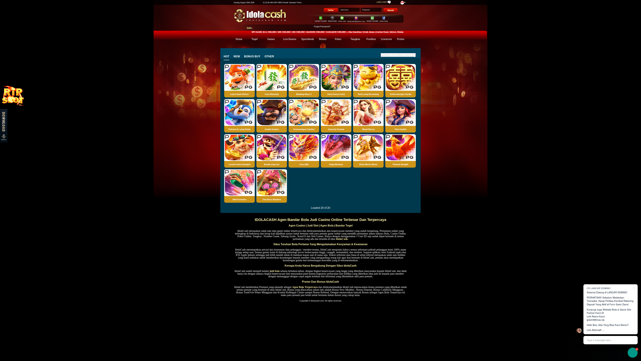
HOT (226, 56)
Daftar (331, 10)
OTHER (269, 56)
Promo (400, 38)
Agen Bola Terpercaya (305, 287)
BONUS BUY (252, 56)
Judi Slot (312, 225)
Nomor (323, 38)
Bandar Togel (344, 225)
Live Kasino (289, 38)
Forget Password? (322, 27)
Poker (338, 38)
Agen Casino (297, 225)
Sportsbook (307, 38)
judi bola (275, 271)
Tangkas (355, 38)
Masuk (390, 10)
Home (239, 38)
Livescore (386, 38)
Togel (255, 38)
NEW (237, 56)
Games (271, 38)
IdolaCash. (342, 238)
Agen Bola (327, 225)
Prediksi (371, 38)
